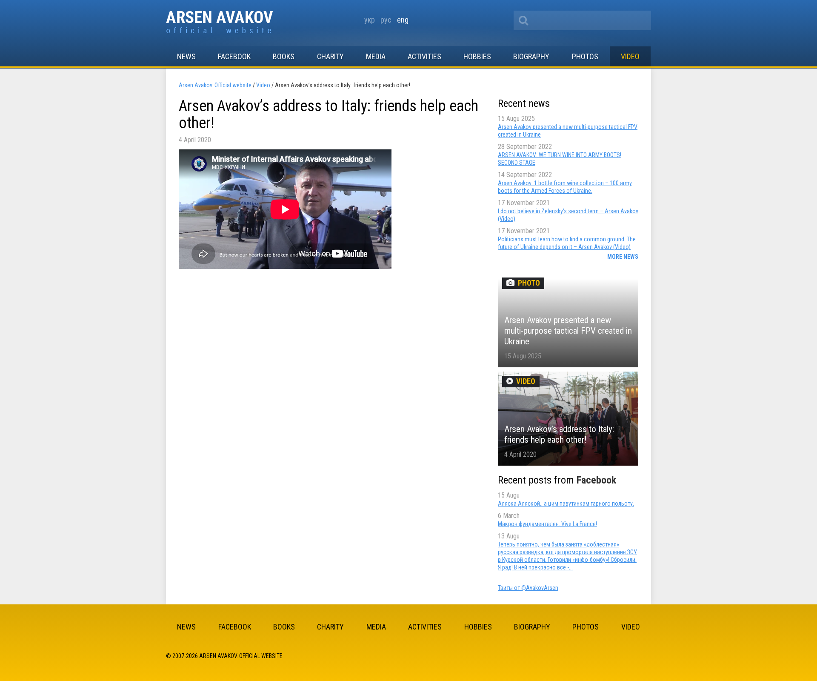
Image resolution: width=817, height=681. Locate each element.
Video (630, 56)
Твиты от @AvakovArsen (528, 587)
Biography (531, 56)
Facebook (234, 56)
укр (369, 19)
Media (376, 56)
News (186, 56)
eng (402, 19)
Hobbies (477, 56)
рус (385, 19)
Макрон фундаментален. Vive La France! (547, 524)
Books (283, 56)
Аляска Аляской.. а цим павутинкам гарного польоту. (566, 503)
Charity (330, 56)
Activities (424, 56)
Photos (585, 56)
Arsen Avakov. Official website (220, 23)
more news (622, 256)
